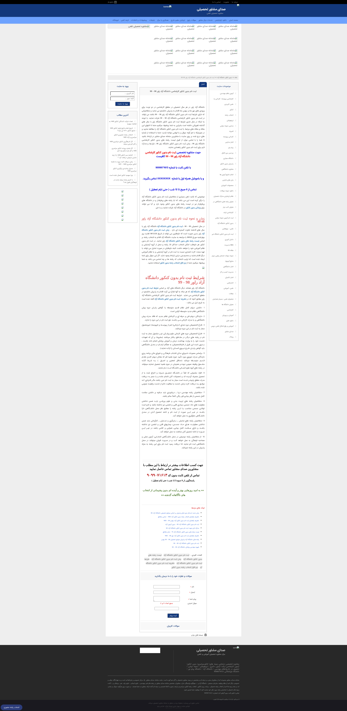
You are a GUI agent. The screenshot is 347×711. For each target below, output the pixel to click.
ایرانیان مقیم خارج (178, 20)
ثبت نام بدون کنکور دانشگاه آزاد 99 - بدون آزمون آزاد (182, 524)
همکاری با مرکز (162, 20)
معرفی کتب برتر (228, 207)
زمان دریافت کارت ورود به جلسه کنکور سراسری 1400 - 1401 (123, 163)
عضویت (226, 2)
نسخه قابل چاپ (197, 635)
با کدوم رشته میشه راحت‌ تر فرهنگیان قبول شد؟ (125, 181)
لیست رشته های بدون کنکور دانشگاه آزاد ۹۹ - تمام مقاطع (181, 532)
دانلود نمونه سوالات (226, 191)
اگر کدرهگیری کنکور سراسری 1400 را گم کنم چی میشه (123, 143)
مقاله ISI (230, 250)
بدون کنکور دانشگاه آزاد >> (223, 77)
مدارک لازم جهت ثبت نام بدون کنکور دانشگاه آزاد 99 (182, 528)
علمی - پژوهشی (227, 229)
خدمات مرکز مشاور (206, 20)
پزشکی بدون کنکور (193, 207)
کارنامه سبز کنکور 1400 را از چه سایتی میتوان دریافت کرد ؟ (124, 156)
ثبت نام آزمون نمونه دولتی (224, 218)
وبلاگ (231, 337)
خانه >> (234, 77)
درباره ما (235, 2)
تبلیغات (152, 20)
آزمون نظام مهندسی (226, 93)
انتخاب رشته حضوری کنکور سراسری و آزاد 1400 (125, 136)
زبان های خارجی (227, 180)
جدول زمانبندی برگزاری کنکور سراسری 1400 (124, 169)
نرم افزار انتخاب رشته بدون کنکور (173, 262)
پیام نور (230, 147)
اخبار (203, 84)
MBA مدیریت (228, 245)
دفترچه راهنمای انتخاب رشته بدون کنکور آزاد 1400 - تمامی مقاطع (178, 517)
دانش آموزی (229, 239)
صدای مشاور (229, 331)
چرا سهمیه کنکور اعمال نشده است (121, 175)
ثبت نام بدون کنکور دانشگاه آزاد (170, 226)
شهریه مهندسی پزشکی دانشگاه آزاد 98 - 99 (185, 547)
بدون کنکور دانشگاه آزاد (225, 223)
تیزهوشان (230, 120)
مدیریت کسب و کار (226, 272)
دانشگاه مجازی (228, 158)
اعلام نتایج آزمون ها (226, 174)
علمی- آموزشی (228, 288)
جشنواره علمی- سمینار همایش (223, 299)
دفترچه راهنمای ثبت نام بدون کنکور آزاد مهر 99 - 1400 (182, 536)
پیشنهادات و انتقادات (139, 20)
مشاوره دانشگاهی (227, 169)
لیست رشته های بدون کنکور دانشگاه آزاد (182, 240)
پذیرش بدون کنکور (226, 164)
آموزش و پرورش (227, 315)
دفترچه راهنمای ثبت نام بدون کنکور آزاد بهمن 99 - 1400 (181, 521)
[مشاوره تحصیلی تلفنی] (238, 5)
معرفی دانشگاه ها (227, 304)
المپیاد (231, 131)
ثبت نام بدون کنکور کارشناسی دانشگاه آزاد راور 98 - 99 (173, 91)
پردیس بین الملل (227, 153)
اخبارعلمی (230, 283)
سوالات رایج (191, 20)
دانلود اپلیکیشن (221, 20)
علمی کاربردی (228, 104)
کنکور (231, 110)
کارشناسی (230, 310)
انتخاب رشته (229, 115)
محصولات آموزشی (227, 185)
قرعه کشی (124, 20)
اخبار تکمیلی (229, 277)
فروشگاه (116, 20)
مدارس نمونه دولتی (226, 126)
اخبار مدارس (229, 142)
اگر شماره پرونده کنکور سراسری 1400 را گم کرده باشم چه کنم (124, 149)
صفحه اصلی (233, 20)
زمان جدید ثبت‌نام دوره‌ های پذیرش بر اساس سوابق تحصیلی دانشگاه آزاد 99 (175, 513)
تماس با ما (216, 2)
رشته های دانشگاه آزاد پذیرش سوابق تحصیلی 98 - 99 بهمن (180, 539)
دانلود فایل (229, 321)
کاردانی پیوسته (228, 137)
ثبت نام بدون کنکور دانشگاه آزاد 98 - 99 (186, 543)
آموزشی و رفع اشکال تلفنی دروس (222, 326)
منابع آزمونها (229, 261)
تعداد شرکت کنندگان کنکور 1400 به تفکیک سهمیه (122, 122)
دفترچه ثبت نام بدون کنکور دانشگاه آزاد (170, 299)
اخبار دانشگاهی (228, 266)
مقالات (231, 294)
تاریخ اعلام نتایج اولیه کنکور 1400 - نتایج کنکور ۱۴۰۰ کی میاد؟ (123, 129)
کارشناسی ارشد (228, 212)
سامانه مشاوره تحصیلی (160, 703)
